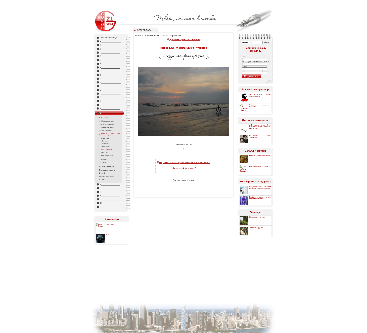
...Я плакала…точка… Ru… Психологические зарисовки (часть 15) (260, 126)
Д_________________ (108, 56)
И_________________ (109, 71)
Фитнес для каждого (107, 170)
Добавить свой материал (182, 168)
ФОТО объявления (106, 167)
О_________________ (109, 90)
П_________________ (109, 93)
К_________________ (108, 75)
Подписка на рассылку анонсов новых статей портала (184, 162)
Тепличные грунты (256, 228)
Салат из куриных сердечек (259, 166)
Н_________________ (109, 86)
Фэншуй (102, 173)
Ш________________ (108, 195)
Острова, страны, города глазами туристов (110, 134)
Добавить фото (108, 122)
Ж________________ (108, 64)
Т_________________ (108, 105)
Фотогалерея (104, 117)
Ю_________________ (109, 203)
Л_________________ (108, 78)
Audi (107, 235)
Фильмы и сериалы (106, 176)
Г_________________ (108, 52)
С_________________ (109, 101)
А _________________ (109, 41)
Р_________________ (108, 97)
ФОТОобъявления (107, 124)
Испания (105, 144)
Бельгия (105, 141)
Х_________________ (108, 184)
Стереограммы (106, 130)
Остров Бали (107, 149)
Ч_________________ (108, 192)
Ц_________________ (109, 188)
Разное (103, 162)
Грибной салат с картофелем (260, 156)
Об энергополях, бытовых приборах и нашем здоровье (260, 187)
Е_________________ (108, 60)
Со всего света (107, 155)
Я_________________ (109, 207)
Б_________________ (108, 45)
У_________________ (108, 108)
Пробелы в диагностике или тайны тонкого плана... (260, 198)
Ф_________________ (109, 113)
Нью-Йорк (106, 146)
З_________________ (108, 67)
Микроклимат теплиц (256, 217)
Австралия (106, 138)
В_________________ (108, 49)
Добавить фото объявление (184, 39)
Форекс (102, 179)
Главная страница (107, 37)
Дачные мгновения (107, 127)
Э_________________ (109, 199)
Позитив (103, 159)
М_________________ (109, 82)
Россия (105, 152)
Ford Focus (110, 224)
